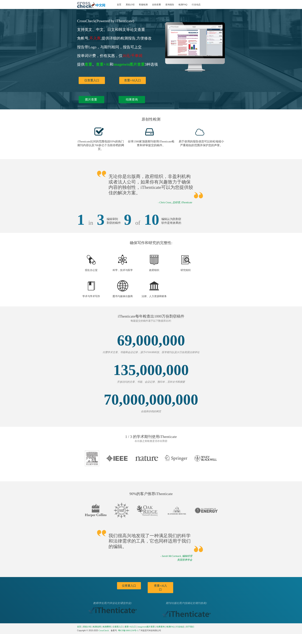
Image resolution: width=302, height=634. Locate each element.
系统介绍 (130, 4)
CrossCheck (104, 630)
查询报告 (169, 4)
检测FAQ (183, 4)
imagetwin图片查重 (146, 627)
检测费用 (107, 627)
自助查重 (156, 4)
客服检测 (143, 4)
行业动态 (196, 4)
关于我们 (190, 627)
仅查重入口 (92, 80)
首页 (119, 4)
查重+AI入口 (132, 80)
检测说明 (97, 627)
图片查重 (91, 99)
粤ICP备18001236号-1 (128, 630)
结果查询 (131, 99)
